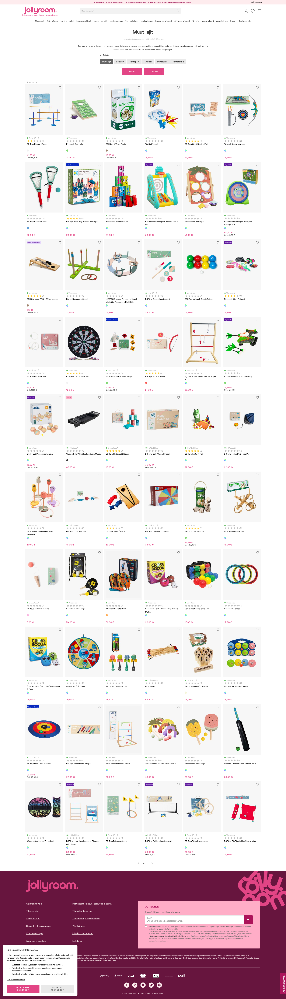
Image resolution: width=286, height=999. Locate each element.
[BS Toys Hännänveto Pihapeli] (67, 770)
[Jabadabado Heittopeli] (186, 228)
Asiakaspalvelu (256, 2)
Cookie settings (34, 933)
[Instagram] (134, 985)
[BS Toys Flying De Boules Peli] (225, 460)
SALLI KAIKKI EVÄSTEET (23, 988)
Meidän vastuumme (82, 933)
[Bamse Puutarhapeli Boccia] (225, 693)
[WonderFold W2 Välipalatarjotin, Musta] (67, 460)
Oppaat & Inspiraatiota (38, 926)
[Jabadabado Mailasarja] (186, 770)
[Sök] (177, 10)
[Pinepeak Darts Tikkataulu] (67, 383)
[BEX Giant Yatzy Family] (107, 150)
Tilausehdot (32, 911)
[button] (252, 11)
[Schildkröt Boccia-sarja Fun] (186, 615)
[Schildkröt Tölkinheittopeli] (107, 228)
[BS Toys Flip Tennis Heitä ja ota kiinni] (225, 847)
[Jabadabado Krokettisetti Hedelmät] (146, 770)
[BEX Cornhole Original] (107, 538)
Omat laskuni (33, 918)
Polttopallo (162, 61)
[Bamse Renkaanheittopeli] (67, 305)
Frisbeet (120, 61)
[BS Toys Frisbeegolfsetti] (107, 847)
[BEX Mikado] (146, 693)
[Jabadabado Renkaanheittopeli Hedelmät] (28, 538)
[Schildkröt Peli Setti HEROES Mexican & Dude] (28, 693)
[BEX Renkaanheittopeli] (225, 538)
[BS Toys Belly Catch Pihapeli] (146, 460)
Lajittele (154, 71)
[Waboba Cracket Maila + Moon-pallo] (225, 770)
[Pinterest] (159, 985)
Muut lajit (160, 39)
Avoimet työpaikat (36, 941)
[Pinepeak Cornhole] (67, 150)
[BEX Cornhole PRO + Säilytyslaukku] (28, 305)
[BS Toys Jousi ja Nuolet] (146, 383)
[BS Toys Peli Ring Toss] (28, 383)
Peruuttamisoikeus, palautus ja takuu (92, 903)
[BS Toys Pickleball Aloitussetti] (146, 847)
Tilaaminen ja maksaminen (86, 918)
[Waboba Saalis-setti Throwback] (28, 847)
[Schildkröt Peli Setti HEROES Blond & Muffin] (146, 615)
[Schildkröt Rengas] (225, 615)
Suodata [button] (132, 71)
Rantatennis (178, 61)
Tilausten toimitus (82, 911)
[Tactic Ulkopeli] (146, 150)
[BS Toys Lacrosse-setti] (28, 228)
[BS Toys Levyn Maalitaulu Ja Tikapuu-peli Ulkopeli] (67, 847)
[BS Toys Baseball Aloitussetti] (146, 305)
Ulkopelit (150, 39)
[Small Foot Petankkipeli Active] (28, 460)
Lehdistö (77, 941)
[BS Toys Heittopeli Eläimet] (107, 460)
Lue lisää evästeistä (16, 979)
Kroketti (148, 61)
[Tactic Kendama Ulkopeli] (107, 693)
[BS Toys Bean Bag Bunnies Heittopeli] (67, 228)
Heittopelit (134, 61)
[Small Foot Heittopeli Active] (107, 770)
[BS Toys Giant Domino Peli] (186, 150)
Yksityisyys (78, 926)
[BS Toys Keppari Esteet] (28, 150)
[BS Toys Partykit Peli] (186, 460)
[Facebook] (126, 985)
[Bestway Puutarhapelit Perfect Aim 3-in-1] (146, 228)
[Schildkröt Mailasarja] (67, 615)
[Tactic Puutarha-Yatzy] (186, 538)
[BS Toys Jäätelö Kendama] (28, 615)
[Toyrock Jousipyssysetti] (225, 150)
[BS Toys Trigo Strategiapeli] (186, 847)
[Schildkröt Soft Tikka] (67, 693)
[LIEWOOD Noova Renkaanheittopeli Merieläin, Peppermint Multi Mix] (107, 305)
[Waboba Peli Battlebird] (107, 615)
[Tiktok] (151, 985)
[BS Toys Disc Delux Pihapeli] (28, 770)
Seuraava (151, 863)
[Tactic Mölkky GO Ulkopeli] (186, 693)
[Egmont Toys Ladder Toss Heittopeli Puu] (186, 383)
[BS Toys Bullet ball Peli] (67, 538)
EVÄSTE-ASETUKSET (57, 988)
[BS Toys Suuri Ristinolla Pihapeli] (107, 383)
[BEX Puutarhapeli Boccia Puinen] (186, 305)
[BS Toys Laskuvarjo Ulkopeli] (146, 538)
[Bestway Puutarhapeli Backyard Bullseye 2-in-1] (225, 228)
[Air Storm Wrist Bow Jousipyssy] (225, 383)
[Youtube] (143, 985)
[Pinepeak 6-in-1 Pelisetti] (225, 305)
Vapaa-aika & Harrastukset (133, 39)
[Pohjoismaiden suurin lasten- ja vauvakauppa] (40, 10)
